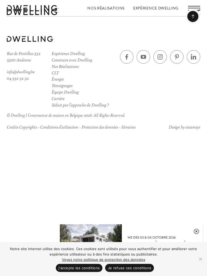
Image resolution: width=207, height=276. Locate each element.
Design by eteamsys (184, 127)
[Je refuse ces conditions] (200, 259)
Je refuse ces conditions (129, 268)
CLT (55, 73)
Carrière (58, 98)
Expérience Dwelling (155, 8)
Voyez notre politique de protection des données (103, 259)
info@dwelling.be (21, 71)
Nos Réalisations (106, 8)
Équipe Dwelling (65, 92)
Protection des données (99, 127)
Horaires (128, 127)
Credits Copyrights (22, 127)
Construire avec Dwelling (71, 60)
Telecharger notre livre (37, 220)
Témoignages (62, 85)
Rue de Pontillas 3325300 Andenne (23, 56)
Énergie (57, 79)
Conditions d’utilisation (59, 127)
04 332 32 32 (18, 78)
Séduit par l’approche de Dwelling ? (80, 105)
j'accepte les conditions (79, 268)
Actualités (24, 168)
